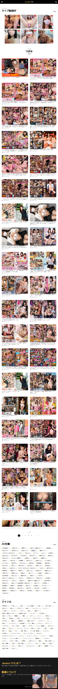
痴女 (28, 608)
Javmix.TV (30, 686)
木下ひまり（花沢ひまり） (10, 553)
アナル (22, 636)
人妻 (46, 628)
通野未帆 (6, 570)
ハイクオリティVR (16, 633)
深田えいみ (39, 565)
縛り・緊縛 (6, 643)
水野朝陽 (22, 560)
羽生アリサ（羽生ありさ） (10, 578)
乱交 (40, 628)
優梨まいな (48, 570)
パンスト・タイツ (28, 638)
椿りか (14, 565)
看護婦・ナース (50, 646)
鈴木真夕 (31, 590)
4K (17, 631)
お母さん (21, 646)
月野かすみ (6, 573)
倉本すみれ (6, 558)
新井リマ (38, 583)
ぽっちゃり (6, 646)
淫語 (11, 631)
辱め (5, 623)
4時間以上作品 (24, 613)
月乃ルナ (22, 578)
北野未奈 (32, 563)
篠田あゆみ (24, 575)
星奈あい (23, 580)
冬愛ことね (30, 570)
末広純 (5, 568)
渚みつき (28, 553)
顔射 (25, 616)
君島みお (36, 558)
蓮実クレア (43, 550)
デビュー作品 (16, 626)
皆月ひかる (6, 555)
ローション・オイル (24, 628)
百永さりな (6, 580)
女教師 (24, 641)
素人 (41, 606)
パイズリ (34, 613)
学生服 (52, 636)
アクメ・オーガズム (30, 633)
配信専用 (22, 621)
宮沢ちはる (21, 588)
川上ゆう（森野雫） (17, 558)
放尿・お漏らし (50, 641)
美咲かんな (39, 560)
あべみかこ (45, 585)
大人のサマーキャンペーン (10, 636)
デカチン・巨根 (15, 641)
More (55, 11)
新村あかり (16, 550)
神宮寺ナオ (31, 578)
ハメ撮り (6, 611)
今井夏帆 (48, 578)
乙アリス (37, 553)
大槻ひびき (16, 548)
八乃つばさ (6, 563)
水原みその (40, 578)
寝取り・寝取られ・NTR (10, 613)
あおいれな (23, 563)
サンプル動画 (32, 606)
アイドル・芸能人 (15, 638)
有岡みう (33, 575)
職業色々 (39, 638)
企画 (5, 618)
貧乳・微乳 (25, 631)
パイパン (27, 618)
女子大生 (6, 621)
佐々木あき (15, 555)
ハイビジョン (13, 623)
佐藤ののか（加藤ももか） (35, 580)
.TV (29, 2)
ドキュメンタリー (39, 618)
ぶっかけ (47, 638)
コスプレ (42, 621)
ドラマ (33, 616)
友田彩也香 (48, 580)
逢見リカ (39, 590)
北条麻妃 (37, 585)
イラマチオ (6, 626)
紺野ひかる (15, 573)
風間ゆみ (44, 558)
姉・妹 (40, 633)
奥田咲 (13, 585)
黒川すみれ (6, 565)
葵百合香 (13, 588)
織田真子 (6, 590)
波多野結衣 (6, 548)
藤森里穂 (40, 563)
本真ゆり (24, 573)
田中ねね (14, 560)
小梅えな (23, 590)
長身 (51, 643)
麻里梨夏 (6, 585)
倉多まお (31, 565)
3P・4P (15, 611)
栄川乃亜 (38, 588)
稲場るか (14, 570)
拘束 (33, 628)
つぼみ (42, 568)
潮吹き (38, 611)
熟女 (13, 608)
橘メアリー (32, 573)
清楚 (40, 646)
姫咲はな (51, 555)
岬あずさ (30, 588)
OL (50, 621)
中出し (15, 606)
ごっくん (44, 636)
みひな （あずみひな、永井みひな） (28, 568)
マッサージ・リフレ (33, 636)
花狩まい (46, 588)
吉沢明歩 (46, 583)
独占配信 (23, 623)
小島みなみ (6, 593)
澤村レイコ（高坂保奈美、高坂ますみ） (22, 583)
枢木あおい (33, 555)
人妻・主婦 (49, 606)
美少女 (6, 608)
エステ (5, 641)
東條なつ (22, 570)
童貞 (41, 641)
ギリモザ (46, 631)
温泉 (45, 643)
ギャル (41, 623)
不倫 (49, 618)
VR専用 (6, 633)
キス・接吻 (32, 623)
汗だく (38, 643)
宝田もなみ (39, 570)
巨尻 (20, 618)
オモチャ (12, 628)
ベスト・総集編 (42, 626)
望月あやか (6, 583)
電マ (5, 631)
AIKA (21, 553)
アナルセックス (31, 646)
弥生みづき (26, 550)
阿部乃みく (14, 590)
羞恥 (25, 626)
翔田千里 (48, 563)
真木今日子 (50, 568)
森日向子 (15, 563)
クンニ (31, 643)
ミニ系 (5, 638)
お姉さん (49, 616)
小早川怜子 (24, 555)
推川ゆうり (30, 560)
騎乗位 (18, 616)
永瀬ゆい (48, 573)
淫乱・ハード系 (8, 616)
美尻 (53, 628)
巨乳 (23, 606)
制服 (14, 621)
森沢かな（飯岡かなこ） (37, 548)
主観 (5, 628)
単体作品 (6, 606)
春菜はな (28, 558)
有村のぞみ (22, 565)
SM (14, 646)
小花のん (15, 580)
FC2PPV (20, 608)
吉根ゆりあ (43, 555)
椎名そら (29, 585)
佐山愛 (5, 588)
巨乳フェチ (33, 641)
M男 (14, 643)
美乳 (30, 611)
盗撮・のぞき (32, 621)
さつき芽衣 (48, 560)
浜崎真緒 (49, 548)
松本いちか (6, 550)
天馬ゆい (6, 560)
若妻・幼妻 (6, 648)
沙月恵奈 (51, 553)
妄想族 (12, 618)
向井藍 (40, 573)
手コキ (32, 626)
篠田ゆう (25, 548)
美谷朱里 (48, 565)
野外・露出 (22, 643)
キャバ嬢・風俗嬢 (36, 631)
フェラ (46, 608)
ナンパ (40, 616)
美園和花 (34, 550)
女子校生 (43, 613)
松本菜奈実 (6, 575)
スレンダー (37, 608)
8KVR (14, 648)
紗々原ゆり (47, 590)
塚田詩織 (21, 585)
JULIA (44, 553)
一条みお (41, 575)
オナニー (49, 623)
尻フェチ (51, 626)
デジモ (23, 611)
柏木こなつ (15, 575)
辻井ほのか (13, 568)
